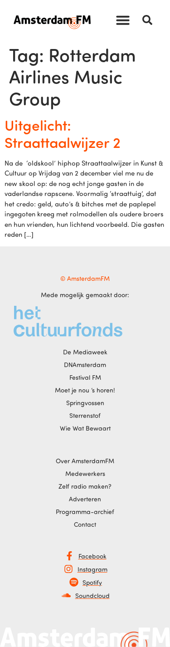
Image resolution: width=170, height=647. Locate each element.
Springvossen (85, 403)
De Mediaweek (85, 352)
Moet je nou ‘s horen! (85, 390)
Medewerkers (85, 473)
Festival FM (85, 377)
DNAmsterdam (85, 364)
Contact (85, 524)
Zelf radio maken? (85, 486)
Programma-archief (85, 511)
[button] (123, 20)
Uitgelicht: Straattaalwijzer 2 (63, 133)
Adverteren (85, 499)
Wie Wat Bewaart (85, 428)
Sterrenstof (85, 415)
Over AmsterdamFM (85, 461)
